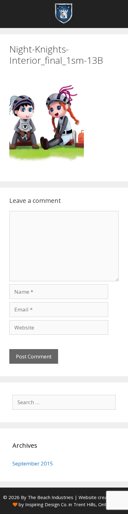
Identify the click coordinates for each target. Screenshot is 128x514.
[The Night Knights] (64, 14)
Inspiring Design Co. (46, 504)
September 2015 (32, 463)
